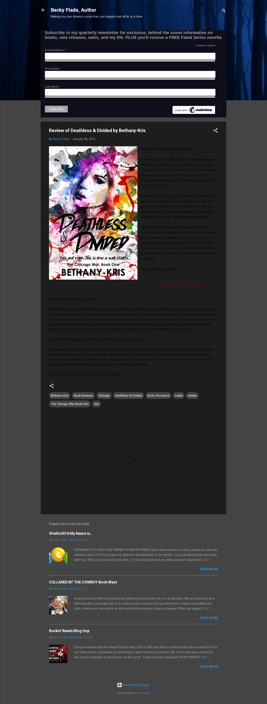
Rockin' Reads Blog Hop (69, 631)
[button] (215, 131)
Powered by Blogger (136, 685)
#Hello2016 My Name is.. (70, 533)
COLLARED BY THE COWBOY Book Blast (83, 582)
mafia (179, 395)
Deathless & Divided (128, 395)
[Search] (223, 11)
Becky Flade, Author (73, 10)
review (192, 395)
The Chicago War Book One (70, 404)
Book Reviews (83, 395)
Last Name (52, 86)
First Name (52, 68)
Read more (209, 569)
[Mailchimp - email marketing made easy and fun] (194, 113)
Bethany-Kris (59, 395)
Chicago (104, 395)
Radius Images (142, 693)
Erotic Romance (158, 395)
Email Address (55, 50)
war (96, 404)
